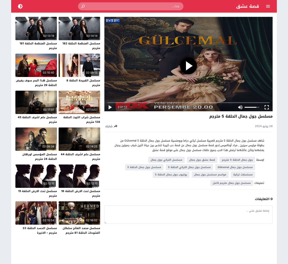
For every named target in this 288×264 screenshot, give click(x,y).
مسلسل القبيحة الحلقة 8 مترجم (83, 83)
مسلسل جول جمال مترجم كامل (232, 183)
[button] (83, 6)
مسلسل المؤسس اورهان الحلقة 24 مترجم (39, 157)
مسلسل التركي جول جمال (166, 160)
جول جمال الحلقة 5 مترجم (237, 160)
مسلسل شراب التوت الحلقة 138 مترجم (81, 120)
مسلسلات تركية (243, 174)
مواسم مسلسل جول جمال (210, 174)
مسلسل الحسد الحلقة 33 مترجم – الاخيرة (40, 230)
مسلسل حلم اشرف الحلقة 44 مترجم (80, 157)
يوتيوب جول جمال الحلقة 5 (171, 174)
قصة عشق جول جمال (202, 160)
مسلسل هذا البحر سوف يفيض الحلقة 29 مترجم (36, 83)
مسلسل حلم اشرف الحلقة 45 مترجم (37, 120)
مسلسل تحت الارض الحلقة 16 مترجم (80, 193)
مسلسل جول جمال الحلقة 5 (144, 167)
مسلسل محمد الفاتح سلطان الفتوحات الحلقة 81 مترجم (81, 230)
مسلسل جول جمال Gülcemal (235, 167)
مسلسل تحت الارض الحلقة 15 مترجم (37, 193)
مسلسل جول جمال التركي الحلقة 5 (189, 167)
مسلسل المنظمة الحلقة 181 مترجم (38, 46)
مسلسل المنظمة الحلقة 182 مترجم (81, 46)
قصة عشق (247, 6)
